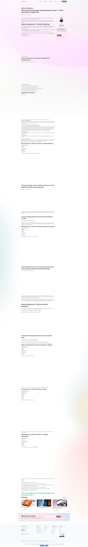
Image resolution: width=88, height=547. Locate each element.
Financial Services (54, 530)
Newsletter (60, 530)
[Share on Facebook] (62, 26)
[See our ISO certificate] (61, 535)
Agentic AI (45, 529)
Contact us (60, 531)
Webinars (60, 529)
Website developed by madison (51, 541)
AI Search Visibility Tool (39, 528)
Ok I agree (46, 545)
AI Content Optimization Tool (40, 529)
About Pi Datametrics (61, 532)
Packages (45, 1)
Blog (59, 528)
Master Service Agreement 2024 (24, 541)
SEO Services (45, 530)
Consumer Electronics (54, 528)
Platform (41, 1)
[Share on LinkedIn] (59, 26)
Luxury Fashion (53, 532)
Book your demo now (24, 491)
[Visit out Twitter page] (24, 530)
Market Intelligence (27, 8)
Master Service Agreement (32, 541)
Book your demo (64, 1)
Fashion (52, 529)
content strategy (40, 119)
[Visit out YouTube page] (21, 530)
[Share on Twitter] (61, 26)
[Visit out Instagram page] (25, 530)
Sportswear (53, 533)
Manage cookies (42, 545)
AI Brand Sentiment (39, 530)
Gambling (53, 531)
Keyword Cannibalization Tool (40, 531)
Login (60, 1)
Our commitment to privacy (38, 541)
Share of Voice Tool (39, 532)
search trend (46, 493)
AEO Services (45, 528)
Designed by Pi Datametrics (45, 541)
